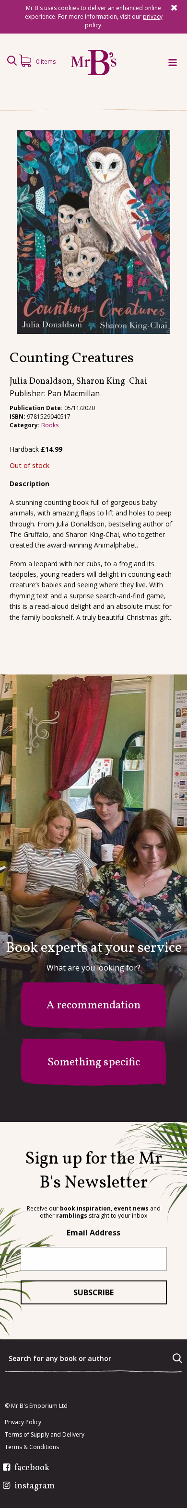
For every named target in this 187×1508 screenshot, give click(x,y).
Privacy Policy (23, 1422)
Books (49, 425)
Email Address (93, 1232)
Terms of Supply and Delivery (44, 1435)
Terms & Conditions (32, 1447)
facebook (31, 1468)
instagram (34, 1486)
